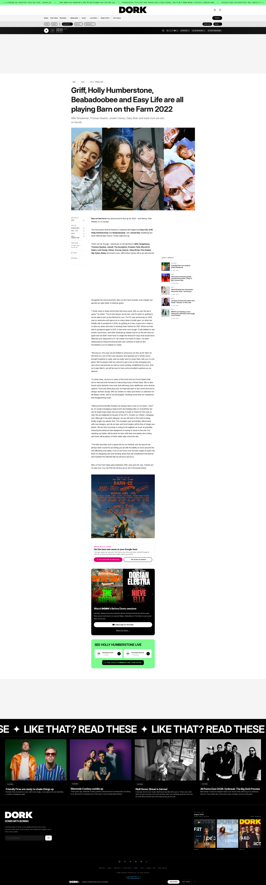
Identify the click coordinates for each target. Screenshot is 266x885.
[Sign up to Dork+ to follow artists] (84, 220)
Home (74, 82)
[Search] (220, 10)
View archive (255, 816)
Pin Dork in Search (138, 559)
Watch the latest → (123, 630)
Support (109, 868)
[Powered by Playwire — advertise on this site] (133, 878)
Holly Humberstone (75, 237)
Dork (72, 220)
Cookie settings (162, 868)
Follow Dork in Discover (108, 559)
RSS (154, 868)
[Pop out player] (163, 30)
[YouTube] (135, 861)
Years (142, 868)
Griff (73, 233)
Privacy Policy (127, 868)
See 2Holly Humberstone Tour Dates (124, 662)
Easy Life (74, 231)
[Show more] (195, 882)
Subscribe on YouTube (124, 625)
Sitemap (148, 868)
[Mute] (167, 30)
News (82, 82)
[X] (130, 861)
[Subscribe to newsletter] (48, 837)
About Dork (117, 868)
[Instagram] (119, 861)
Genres (136, 868)
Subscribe (173, 882)
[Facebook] (125, 861)
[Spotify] (141, 861)
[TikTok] (146, 861)
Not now (186, 882)
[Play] (46, 30)
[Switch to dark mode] (215, 10)
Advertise (102, 868)
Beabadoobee (75, 228)
